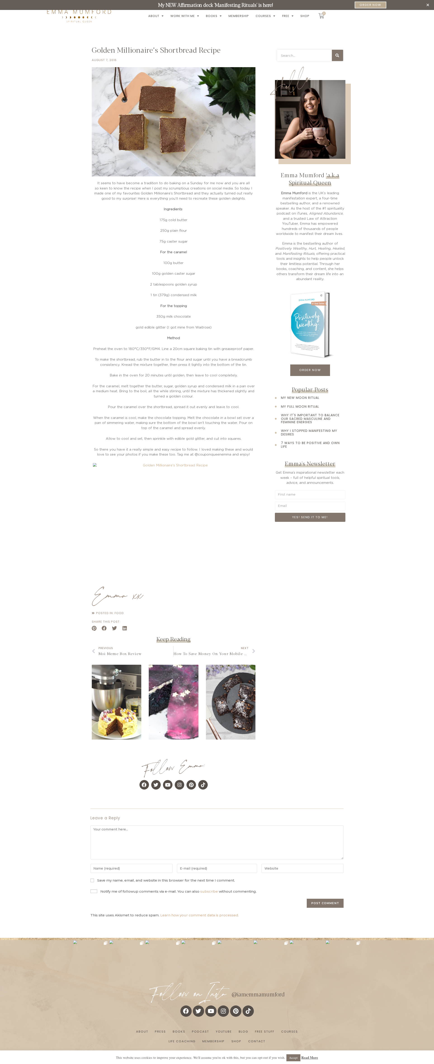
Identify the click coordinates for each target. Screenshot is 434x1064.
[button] (427, 5)
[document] (217, 532)
